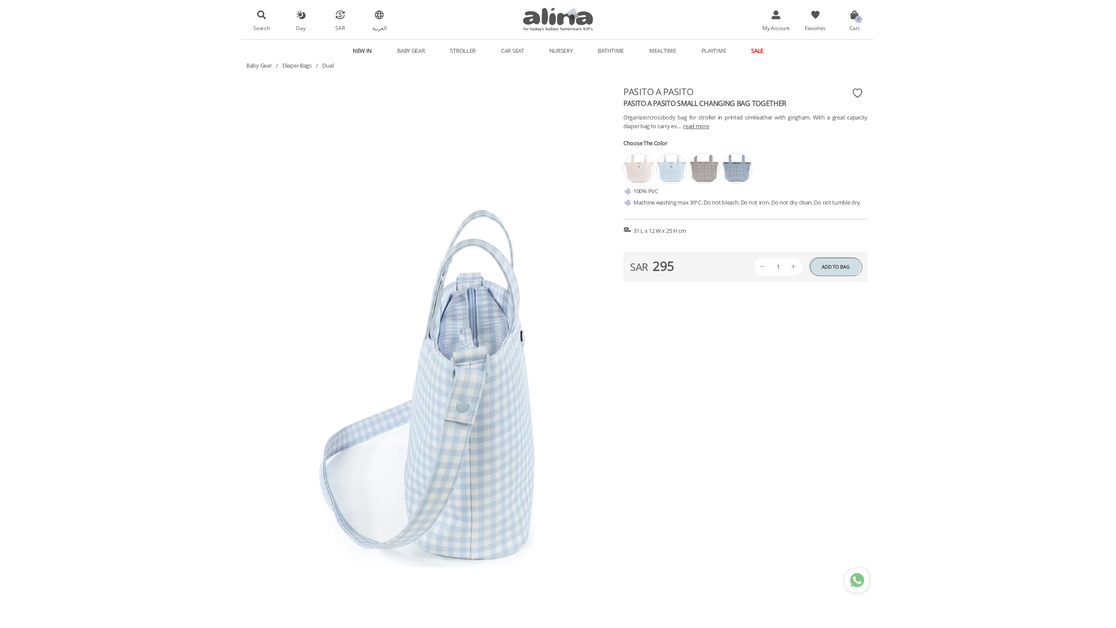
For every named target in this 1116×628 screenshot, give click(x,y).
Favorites (815, 27)
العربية (379, 27)
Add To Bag (835, 266)
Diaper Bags (297, 65)
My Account (775, 27)
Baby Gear (259, 65)
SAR (339, 27)
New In (362, 51)
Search (261, 27)
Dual (327, 65)
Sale (757, 51)
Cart (855, 27)
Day (300, 27)
